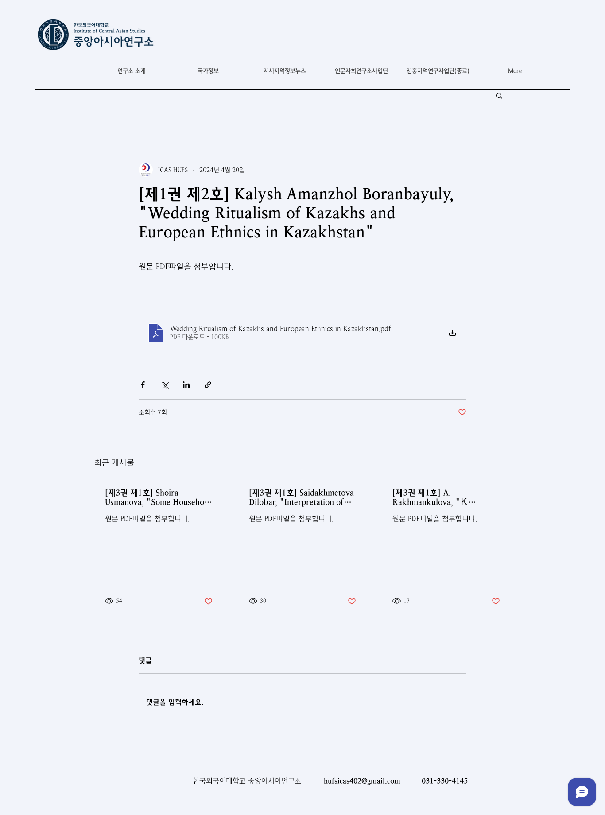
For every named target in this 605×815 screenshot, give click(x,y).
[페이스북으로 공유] (143, 384)
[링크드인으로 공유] (186, 384)
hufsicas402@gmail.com (362, 781)
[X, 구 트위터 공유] (164, 384)
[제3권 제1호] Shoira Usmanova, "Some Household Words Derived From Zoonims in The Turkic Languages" (158, 497)
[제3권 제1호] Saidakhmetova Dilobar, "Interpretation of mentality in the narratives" (301, 497)
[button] (208, 71)
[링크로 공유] (208, 384)
